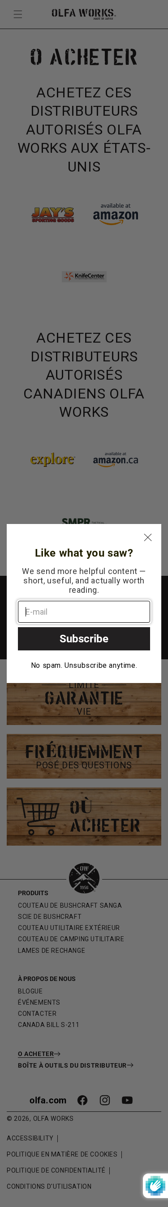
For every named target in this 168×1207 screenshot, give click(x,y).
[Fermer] (148, 537)
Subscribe (84, 639)
